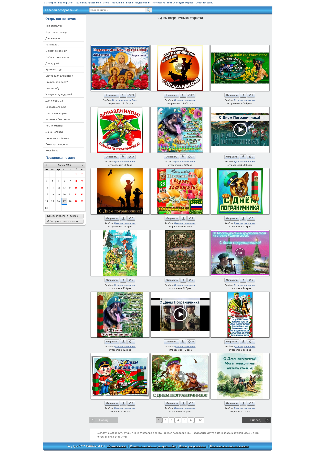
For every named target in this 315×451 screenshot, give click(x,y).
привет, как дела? (56, 82)
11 (52, 187)
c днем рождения (56, 50)
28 (70, 201)
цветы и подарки (56, 113)
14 (70, 187)
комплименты (54, 125)
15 (76, 187)
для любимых (54, 100)
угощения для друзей (58, 94)
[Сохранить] (123, 95)
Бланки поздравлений (138, 2)
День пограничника (185, 100)
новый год (51, 150)
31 (46, 208)
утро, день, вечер (56, 32)
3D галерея (50, 2)
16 (82, 187)
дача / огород (54, 131)
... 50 (199, 420)
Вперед (255, 420)
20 (64, 194)
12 (58, 187)
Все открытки (65, 2)
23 (82, 194)
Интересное (158, 2)
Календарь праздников (88, 2)
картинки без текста (58, 119)
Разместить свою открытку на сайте (152, 446)
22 (76, 194)
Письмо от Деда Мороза (180, 2)
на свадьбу (52, 88)
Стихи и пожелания (113, 2)
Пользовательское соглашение (229, 446)
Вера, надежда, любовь (124, 100)
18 (52, 194)
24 (46, 201)
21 (70, 194)
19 (58, 194)
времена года (53, 69)
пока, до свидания (56, 144)
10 (46, 187)
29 (76, 201)
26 (58, 201)
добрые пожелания (57, 57)
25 (52, 201)
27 (64, 201)
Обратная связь (204, 2)
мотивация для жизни (59, 75)
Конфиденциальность (192, 446)
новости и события (57, 138)
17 (46, 194)
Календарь (52, 44)
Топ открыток (54, 25)
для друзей (52, 63)
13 (64, 187)
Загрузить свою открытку (62, 221)
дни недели (52, 38)
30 (82, 201)
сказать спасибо (55, 106)
